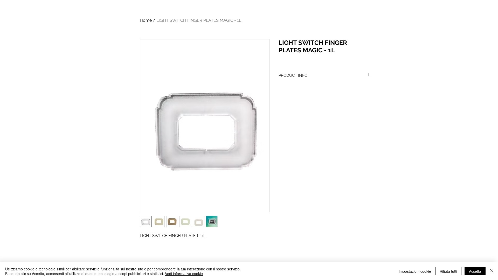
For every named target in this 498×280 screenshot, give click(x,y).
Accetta (475, 271)
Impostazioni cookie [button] (415, 271)
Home (146, 20)
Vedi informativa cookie (184, 273)
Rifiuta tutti (448, 271)
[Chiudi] (492, 271)
